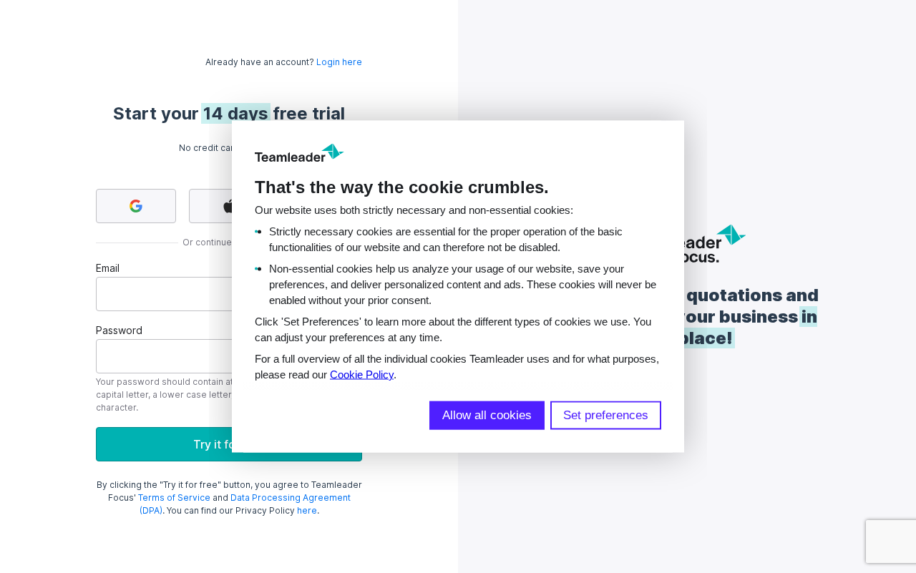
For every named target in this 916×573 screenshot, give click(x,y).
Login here (339, 62)
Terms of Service (174, 497)
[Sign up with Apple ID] (229, 206)
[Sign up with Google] (136, 206)
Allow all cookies (487, 415)
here (307, 510)
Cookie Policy (362, 374)
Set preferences (605, 415)
